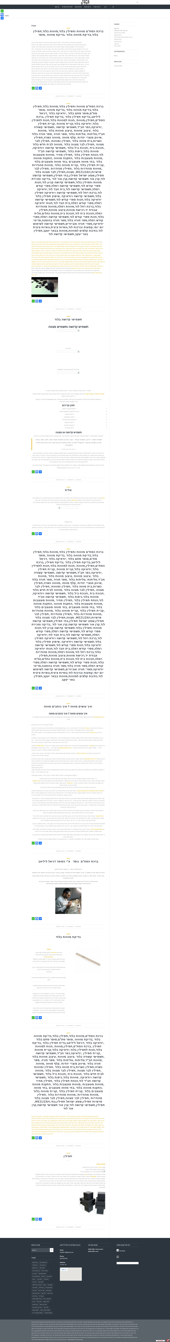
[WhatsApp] (2, 11)
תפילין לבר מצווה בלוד (37, 1307)
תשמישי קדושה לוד (48, 1313)
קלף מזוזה (43, 1293)
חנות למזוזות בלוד (42, 1273)
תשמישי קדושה (35, 1310)
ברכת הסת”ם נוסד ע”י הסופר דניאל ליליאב (68, 861)
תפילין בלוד (117, 46)
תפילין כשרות (35, 1304)
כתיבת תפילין (118, 41)
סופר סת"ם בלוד (48, 1287)
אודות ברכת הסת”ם (119, 33)
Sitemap (116, 28)
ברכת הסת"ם (35, 1268)
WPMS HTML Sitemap (120, 30)
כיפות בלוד (46, 1279)
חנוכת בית (34, 1273)
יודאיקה (33, 1279)
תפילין (68, 1156)
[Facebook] (137, 2)
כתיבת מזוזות (117, 39)
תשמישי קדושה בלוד (68, 319)
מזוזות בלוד (50, 1284)
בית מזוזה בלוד (42, 1265)
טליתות (43, 1276)
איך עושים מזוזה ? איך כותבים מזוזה (68, 706)
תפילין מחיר (45, 1307)
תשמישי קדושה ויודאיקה (45, 1310)
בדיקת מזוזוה (35, 1262)
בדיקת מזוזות (117, 35)
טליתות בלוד (49, 1276)
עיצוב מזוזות (48, 1290)
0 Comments (70, 96)
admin (79, 96)
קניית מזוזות (49, 1293)
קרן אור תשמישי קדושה (37, 1298)
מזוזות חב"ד (34, 1287)
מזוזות (44, 1284)
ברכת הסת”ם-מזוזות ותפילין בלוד (123, 37)
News (68, 28)
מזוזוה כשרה (40, 1282)
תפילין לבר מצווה (43, 1304)
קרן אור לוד (41, 1296)
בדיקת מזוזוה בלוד (43, 1262)
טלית (68, 490)
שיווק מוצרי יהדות (47, 1298)
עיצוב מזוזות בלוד (36, 1293)
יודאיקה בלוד (39, 1279)
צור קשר (116, 44)
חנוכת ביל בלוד (44, 1270)
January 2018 (118, 66)
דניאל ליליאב (42, 1268)
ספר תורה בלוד (41, 1290)
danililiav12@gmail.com (66, 1252)
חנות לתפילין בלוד (36, 1276)
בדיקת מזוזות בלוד (68, 937)
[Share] (2, 18)
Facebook (122, 1251)
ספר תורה (34, 1290)
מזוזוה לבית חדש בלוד (37, 1284)
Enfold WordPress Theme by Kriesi (75, 1339)
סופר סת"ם (41, 1287)
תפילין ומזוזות (46, 1301)
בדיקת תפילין (35, 1265)
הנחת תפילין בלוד (36, 1270)
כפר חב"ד (34, 1282)
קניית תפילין (34, 1296)
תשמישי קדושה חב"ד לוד (37, 1313)
